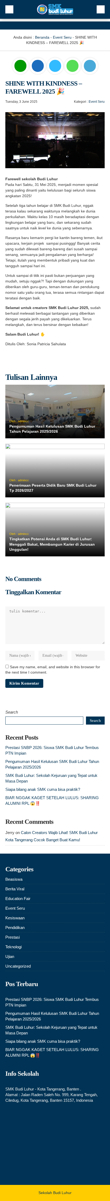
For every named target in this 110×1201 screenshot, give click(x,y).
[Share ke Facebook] (38, 66)
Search (11, 712)
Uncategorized (18, 966)
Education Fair (17, 898)
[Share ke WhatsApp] (72, 66)
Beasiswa (13, 879)
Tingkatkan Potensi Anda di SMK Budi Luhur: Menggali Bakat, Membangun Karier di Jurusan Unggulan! (52, 544)
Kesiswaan (15, 918)
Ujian (9, 956)
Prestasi (12, 937)
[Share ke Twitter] (55, 66)
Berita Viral (14, 889)
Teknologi (13, 947)
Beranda (42, 37)
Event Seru (62, 37)
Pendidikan (15, 927)
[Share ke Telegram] (90, 66)
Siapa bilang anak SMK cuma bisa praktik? (42, 789)
